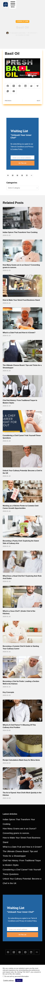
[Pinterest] (19, 86)
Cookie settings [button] (8, 980)
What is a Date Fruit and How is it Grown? (19, 332)
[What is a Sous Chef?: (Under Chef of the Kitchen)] (22, 597)
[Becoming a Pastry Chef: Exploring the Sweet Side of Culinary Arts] (22, 526)
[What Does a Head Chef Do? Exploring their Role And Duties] (22, 562)
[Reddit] (31, 86)
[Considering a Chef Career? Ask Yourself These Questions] (22, 421)
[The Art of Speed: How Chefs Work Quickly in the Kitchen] (22, 778)
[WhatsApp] (8, 91)
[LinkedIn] (25, 86)
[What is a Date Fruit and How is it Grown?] (22, 318)
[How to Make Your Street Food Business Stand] (22, 286)
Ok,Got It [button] (19, 980)
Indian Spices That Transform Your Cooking (20, 232)
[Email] (14, 91)
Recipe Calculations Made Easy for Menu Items (21, 760)
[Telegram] (37, 86)
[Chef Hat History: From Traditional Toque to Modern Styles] (22, 386)
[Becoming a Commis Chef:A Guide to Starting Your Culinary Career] (22, 632)
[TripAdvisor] (31, 175)
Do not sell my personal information (16, 976)
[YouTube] (22, 175)
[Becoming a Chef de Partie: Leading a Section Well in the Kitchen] (22, 667)
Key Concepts (8, 692)
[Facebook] (8, 86)
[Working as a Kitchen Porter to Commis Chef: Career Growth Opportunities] (22, 491)
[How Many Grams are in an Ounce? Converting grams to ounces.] (22, 251)
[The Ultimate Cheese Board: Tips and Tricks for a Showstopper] (22, 351)
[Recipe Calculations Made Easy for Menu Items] (22, 746)
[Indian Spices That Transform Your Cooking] (22, 218)
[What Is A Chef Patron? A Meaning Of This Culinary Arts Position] (22, 711)
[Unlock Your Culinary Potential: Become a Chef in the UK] (22, 456)
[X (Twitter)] (14, 86)
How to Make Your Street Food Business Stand (21, 300)
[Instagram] (17, 175)
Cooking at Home (22, 21)
